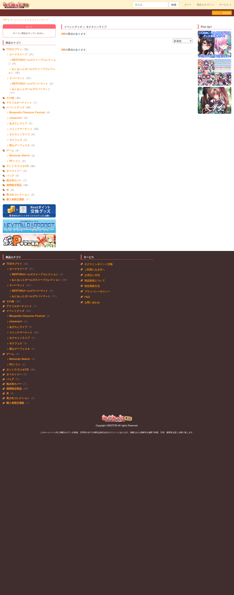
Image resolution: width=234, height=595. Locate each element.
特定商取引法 (92, 286)
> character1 (14, 118)
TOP (5, 19)
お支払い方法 (92, 275)
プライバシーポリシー (97, 291)
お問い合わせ (92, 302)
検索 (173, 4)
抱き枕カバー (14, 180)
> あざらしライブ (16, 123)
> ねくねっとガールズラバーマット (29, 89)
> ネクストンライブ (18, 134)
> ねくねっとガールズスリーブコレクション (34, 279)
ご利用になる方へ (94, 269)
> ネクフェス (14, 139)
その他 (10, 97)
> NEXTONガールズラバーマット (28, 83)
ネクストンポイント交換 (98, 264)
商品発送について (94, 280)
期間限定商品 (14, 185)
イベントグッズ (18, 19)
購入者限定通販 (15, 199)
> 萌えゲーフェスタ (18, 145)
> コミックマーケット (19, 128)
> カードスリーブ (16, 54)
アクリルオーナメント (19, 102)
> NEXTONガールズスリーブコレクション (33, 274)
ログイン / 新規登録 (222, 12)
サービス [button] (224, 4)
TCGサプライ (14, 49)
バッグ (10, 175)
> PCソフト (13, 161)
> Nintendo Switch (18, 155)
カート (187, 4)
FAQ (87, 297)
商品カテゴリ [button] (204, 4)
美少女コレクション (17, 194)
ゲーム (10, 150)
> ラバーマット (15, 78)
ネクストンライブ (38, 19)
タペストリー (14, 170)
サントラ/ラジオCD (17, 166)
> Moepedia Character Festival (25, 112)
